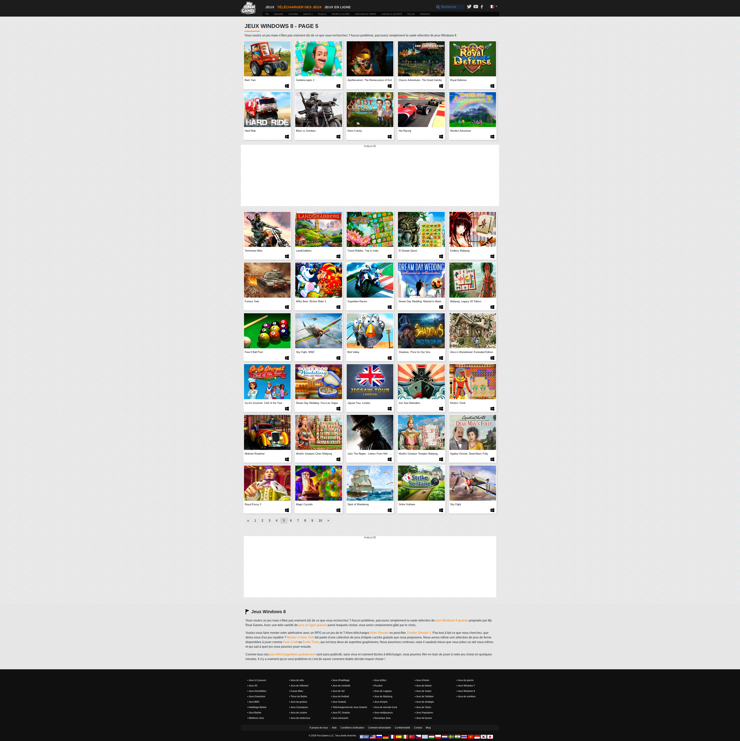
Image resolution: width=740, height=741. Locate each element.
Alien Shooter (379, 632)
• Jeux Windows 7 (466, 685)
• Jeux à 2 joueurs (256, 680)
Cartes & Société (391, 14)
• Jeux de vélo (296, 680)
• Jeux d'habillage (340, 680)
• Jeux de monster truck (385, 707)
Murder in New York (300, 637)
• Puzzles (378, 685)
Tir (267, 14)
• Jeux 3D (252, 685)
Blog (428, 727)
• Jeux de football (340, 696)
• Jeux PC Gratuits (340, 712)
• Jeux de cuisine (298, 712)
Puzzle (322, 14)
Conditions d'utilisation (352, 727)
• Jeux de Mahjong (382, 696)
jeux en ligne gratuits (313, 625)
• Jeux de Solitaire (424, 696)
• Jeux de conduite (340, 685)
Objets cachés (341, 14)
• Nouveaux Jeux (382, 718)
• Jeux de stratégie (424, 702)
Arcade (278, 14)
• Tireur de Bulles (298, 696)
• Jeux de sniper (423, 691)
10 (320, 520)
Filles (411, 14)
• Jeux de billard (423, 685)
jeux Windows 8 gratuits (452, 620)
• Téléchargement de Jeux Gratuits (349, 707)
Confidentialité (402, 727)
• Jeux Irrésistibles (256, 691)
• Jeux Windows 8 (466, 691)
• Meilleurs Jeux (255, 718)
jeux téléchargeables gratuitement (292, 654)
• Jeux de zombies (466, 696)
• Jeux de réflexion (299, 685)
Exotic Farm (311, 642)
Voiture (293, 14)
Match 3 (308, 14)
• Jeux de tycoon (423, 718)
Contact (418, 727)
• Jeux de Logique (382, 691)
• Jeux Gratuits (338, 702)
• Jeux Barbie (254, 712)
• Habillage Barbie (257, 707)
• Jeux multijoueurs (383, 712)
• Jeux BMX (253, 702)
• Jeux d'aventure (256, 696)
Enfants (425, 14)
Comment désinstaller (379, 727)
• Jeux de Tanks (423, 707)
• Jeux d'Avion (422, 680)
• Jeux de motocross (299, 718)
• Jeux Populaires (424, 712)
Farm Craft (290, 642)
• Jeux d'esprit (380, 702)
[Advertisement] (370, 176)
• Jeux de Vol (338, 691)
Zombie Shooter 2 (419, 632)
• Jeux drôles (379, 680)
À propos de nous (318, 727)
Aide (334, 727)
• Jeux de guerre (465, 680)
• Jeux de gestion (298, 702)
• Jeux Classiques (298, 707)
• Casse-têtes (296, 691)
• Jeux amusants (339, 718)
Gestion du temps (365, 14)
